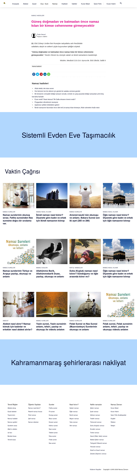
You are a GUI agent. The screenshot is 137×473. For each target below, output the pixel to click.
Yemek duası (12, 440)
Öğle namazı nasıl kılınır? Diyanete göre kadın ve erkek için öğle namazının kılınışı (118, 217)
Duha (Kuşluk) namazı (97, 426)
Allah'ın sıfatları (12, 429)
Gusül (34, 4)
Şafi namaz (31, 419)
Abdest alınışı (12, 408)
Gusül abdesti (12, 411)
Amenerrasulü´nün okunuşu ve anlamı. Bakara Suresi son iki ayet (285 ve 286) (85, 217)
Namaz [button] (54, 4)
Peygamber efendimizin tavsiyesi (46, 102)
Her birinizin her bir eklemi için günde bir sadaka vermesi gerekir (57, 91)
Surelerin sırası (12, 426)
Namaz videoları (33, 422)
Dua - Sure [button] (44, 4)
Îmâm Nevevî (41, 34)
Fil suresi (52, 411)
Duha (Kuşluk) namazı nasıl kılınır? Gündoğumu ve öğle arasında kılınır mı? (84, 273)
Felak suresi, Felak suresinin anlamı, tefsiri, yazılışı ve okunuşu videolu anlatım (117, 326)
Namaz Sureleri (9, 212)
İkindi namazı (74, 415)
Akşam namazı (74, 419)
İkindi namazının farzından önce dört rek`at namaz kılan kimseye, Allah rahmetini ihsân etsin (67, 107)
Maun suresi (53, 419)
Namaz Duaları (42, 268)
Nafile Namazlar (76, 268)
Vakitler (74, 4)
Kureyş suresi (53, 415)
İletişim (113, 426)
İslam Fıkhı (98, 4)
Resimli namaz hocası (35, 411)
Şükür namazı (94, 408)
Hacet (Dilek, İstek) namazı (98, 436)
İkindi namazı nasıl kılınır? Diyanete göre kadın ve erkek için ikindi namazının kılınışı (51, 217)
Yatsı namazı (74, 422)
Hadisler (65, 4)
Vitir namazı (73, 426)
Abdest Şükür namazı (97, 440)
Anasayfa (15, 4)
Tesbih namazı (94, 419)
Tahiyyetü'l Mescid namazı (98, 443)
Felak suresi (53, 440)
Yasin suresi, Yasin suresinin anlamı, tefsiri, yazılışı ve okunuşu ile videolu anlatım (51, 326)
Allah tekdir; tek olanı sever (44, 88)
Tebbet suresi (53, 433)
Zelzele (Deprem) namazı (98, 454)
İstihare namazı (95, 415)
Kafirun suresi (53, 426)
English (113, 419)
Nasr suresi (52, 429)
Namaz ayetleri (12, 422)
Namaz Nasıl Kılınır (43, 212)
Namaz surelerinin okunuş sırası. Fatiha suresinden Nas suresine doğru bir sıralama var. (18, 219)
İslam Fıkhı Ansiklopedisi (118, 415)
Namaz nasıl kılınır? (34, 408)
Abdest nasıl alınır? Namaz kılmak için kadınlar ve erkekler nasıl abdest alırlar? (17, 326)
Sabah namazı (74, 408)
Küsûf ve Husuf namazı (97, 450)
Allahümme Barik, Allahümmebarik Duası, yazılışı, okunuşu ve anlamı (50, 273)
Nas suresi (52, 443)
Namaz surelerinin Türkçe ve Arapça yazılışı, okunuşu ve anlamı (17, 273)
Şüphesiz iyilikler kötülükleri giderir (47, 105)
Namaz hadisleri (37, 15)
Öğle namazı (74, 411)
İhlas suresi (52, 436)
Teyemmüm (11, 415)
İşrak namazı (94, 411)
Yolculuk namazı (95, 447)
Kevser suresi (53, 422)
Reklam (113, 422)
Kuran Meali (85, 4)
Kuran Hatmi (111, 4)
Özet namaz (32, 415)
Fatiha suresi (53, 408)
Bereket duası (12, 436)
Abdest (25, 4)
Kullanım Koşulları (95, 469)
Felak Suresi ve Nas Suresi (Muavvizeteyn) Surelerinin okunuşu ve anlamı (83, 326)
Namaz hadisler (13, 419)
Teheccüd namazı (95, 422)
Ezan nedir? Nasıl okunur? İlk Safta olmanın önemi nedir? (55, 99)
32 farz (10, 433)
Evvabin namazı (95, 429)
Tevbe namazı (94, 433)
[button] (15, 4)
